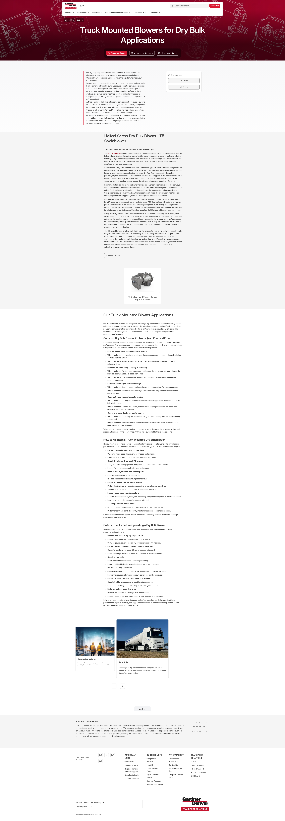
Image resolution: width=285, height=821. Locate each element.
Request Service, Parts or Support (131, 770)
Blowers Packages (154, 781)
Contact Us (129, 762)
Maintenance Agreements (174, 760)
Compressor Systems (151, 760)
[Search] (172, 6)
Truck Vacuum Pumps (152, 769)
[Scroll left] (113, 686)
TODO (193, 762)
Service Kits (173, 765)
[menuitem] (69, 12)
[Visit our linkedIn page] (100, 755)
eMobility (150, 765)
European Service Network (176, 776)
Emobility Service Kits (175, 769)
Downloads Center (131, 775)
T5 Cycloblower (114, 153)
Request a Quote (131, 765)
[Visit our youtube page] (112, 755)
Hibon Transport (197, 769)
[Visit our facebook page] (106, 755)
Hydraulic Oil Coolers (155, 784)
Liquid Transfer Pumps (152, 776)
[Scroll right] (122, 686)
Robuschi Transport (199, 772)
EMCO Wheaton (197, 765)
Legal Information (131, 779)
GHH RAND (195, 776)
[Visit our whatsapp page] (100, 761)
